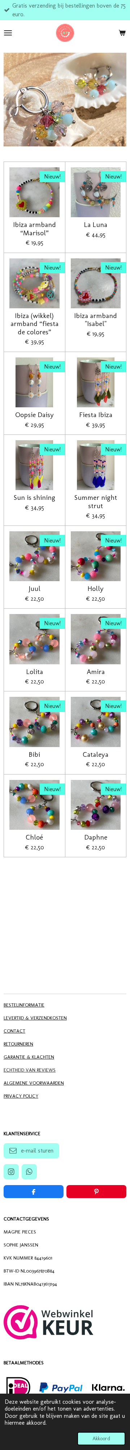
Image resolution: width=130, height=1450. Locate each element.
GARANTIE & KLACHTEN (29, 1057)
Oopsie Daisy (34, 415)
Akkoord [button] (101, 1438)
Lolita (34, 672)
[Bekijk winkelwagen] (122, 33)
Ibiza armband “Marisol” (34, 229)
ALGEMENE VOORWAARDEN (34, 1083)
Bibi (34, 755)
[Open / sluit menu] (8, 33)
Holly (95, 589)
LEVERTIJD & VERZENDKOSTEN (35, 1018)
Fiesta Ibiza (95, 415)
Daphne (95, 837)
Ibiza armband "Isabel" (95, 320)
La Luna (95, 225)
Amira (96, 672)
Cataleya (95, 755)
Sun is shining (34, 498)
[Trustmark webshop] (49, 1337)
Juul (34, 589)
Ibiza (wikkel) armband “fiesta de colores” (34, 324)
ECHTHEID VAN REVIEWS (30, 1070)
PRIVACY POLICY (21, 1096)
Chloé (34, 837)
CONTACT (14, 1031)
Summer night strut (95, 502)
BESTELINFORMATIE (24, 1005)
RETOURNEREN (18, 1044)
